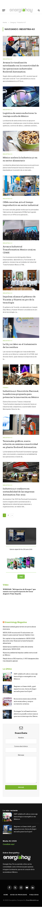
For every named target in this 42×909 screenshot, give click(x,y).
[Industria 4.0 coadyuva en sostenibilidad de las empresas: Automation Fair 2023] (21, 472)
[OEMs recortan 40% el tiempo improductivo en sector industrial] (21, 185)
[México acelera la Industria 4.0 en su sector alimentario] (21, 141)
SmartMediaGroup (32, 900)
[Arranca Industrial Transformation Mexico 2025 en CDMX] (21, 230)
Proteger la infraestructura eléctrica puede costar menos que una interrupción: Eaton (26, 713)
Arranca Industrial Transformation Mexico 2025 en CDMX (19, 249)
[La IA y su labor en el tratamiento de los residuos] (21, 327)
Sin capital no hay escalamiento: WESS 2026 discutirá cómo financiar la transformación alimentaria (19, 641)
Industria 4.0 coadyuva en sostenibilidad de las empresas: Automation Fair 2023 (19, 491)
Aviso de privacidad (18, 895)
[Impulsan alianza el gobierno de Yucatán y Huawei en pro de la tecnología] (21, 280)
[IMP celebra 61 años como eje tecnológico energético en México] (7, 676)
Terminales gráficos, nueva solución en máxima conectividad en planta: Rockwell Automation (20, 444)
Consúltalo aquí (8, 844)
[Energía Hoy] (21, 10)
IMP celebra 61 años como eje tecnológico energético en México (26, 676)
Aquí (21, 576)
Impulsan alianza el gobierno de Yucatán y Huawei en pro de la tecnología (19, 299)
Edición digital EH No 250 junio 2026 (21, 549)
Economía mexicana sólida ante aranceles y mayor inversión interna (25, 701)
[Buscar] (38, 10)
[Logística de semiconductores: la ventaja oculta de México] (21, 96)
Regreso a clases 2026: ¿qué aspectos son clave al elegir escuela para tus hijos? (25, 688)
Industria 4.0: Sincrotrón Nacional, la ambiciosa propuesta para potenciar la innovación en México (21, 394)
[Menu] (3, 10)
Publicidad (34, 895)
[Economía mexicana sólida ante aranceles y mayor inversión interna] (7, 701)
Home (5, 895)
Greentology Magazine (16, 622)
